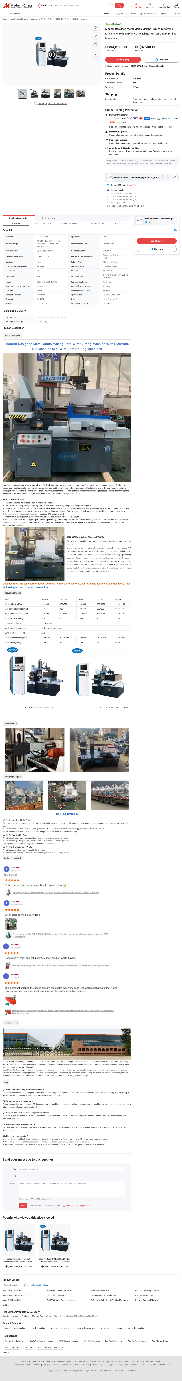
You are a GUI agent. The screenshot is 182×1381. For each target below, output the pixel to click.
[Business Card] (175, 229)
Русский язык (67, 1365)
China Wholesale (80, 1362)
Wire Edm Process (12, 1347)
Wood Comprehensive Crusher (59, 1290)
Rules (177, 13)
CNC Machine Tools (61, 19)
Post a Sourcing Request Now (77, 1205)
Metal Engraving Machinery (16, 1328)
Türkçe (143, 1365)
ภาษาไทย (134, 1365)
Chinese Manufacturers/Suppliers (59, 1362)
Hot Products (26, 1362)
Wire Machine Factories (14, 1341)
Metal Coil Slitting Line (12, 1300)
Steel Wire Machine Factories (41, 1341)
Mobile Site (149, 1362)
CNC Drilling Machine (79, 19)
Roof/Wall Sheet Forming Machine (61, 1300)
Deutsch (86, 1365)
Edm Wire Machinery (113, 1341)
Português (46, 1365)
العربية (105, 1365)
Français (56, 1365)
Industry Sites (108, 1362)
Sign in (176, 7)
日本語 (120, 1365)
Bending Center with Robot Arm (104, 1295)
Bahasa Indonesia (164, 1365)
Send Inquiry (123, 59)
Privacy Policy (131, 1370)
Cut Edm (28, 1347)
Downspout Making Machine (147, 1290)
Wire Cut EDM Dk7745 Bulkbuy (50, 1347)
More (5, 1352)
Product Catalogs (40, 1285)
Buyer (118, 13)
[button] (123, 223)
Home (5, 19)
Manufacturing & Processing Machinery (24, 19)
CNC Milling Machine (86, 1328)
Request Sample (156, 66)
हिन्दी (126, 1365)
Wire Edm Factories (92, 1341)
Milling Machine (39, 1328)
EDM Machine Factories (68, 1341)
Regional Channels (122, 1362)
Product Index (137, 1362)
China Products (39, 1362)
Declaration (118, 1370)
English (28, 1365)
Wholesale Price (94, 1362)
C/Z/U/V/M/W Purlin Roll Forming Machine (108, 1300)
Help (132, 13)
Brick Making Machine (144, 1295)
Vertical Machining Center (111, 1328)
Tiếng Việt (152, 1365)
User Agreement (106, 1370)
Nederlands (96, 1365)
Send (23, 1205)
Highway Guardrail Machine (146, 1300)
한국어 (112, 1365)
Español (37, 1365)
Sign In (110, 205)
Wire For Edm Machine (137, 1341)
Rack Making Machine (100, 1290)
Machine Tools (46, 19)
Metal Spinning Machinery (62, 1328)
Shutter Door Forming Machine (15, 1295)
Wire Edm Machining (160, 1341)
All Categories (12, 13)
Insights (158, 1362)
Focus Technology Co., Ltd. (73, 1370)
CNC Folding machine (56, 1295)
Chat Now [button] (163, 59)
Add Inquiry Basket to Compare (52, 103)
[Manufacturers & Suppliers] (17, 5)
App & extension (146, 13)
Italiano (77, 1365)
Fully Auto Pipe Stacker (12, 1290)
